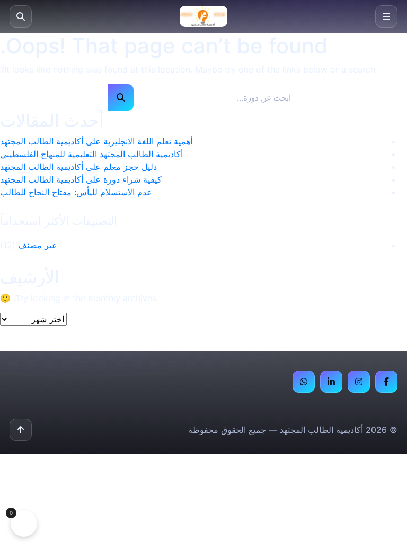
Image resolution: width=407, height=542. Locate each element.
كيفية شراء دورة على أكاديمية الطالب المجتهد (81, 179)
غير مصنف (37, 245)
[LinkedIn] (331, 382)
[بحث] (21, 16)
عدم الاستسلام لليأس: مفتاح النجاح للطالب (76, 192)
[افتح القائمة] (386, 16)
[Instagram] (359, 382)
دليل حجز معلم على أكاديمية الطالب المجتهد (78, 166)
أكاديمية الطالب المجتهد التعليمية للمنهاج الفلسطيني (91, 154)
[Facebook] (386, 382)
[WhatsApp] (304, 382)
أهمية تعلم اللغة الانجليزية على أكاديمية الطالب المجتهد (96, 141)
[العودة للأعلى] (21, 430)
